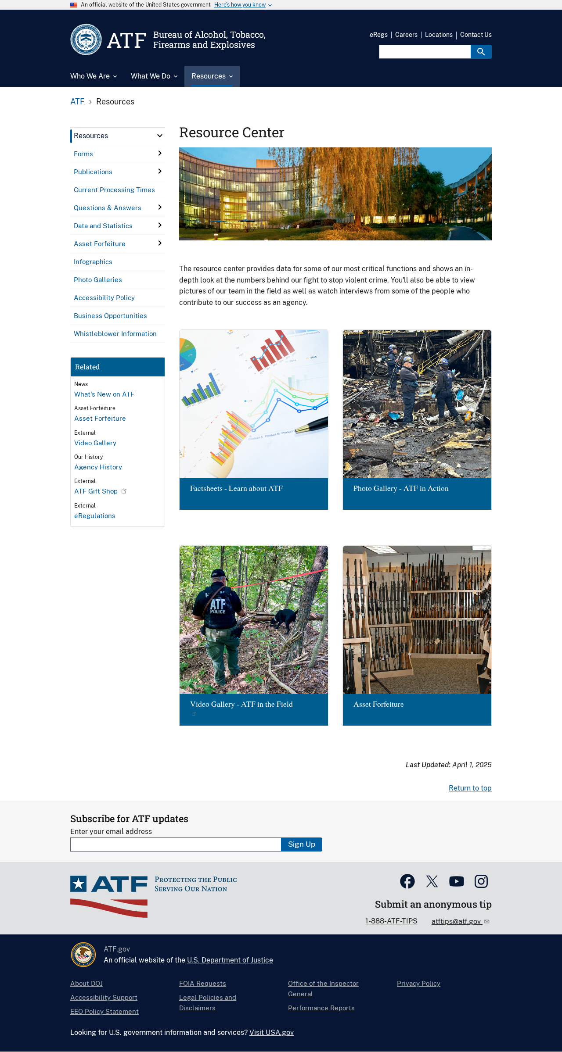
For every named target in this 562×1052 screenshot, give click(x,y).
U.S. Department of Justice (230, 960)
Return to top (470, 788)
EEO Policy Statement (104, 1011)
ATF (77, 101)
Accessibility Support (103, 997)
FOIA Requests (202, 983)
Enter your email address (111, 831)
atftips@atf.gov (457, 921)
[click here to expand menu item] (160, 135)
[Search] (481, 52)
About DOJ (86, 983)
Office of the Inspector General (323, 989)
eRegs (379, 35)
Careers (406, 35)
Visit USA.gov (271, 1032)
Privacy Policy (418, 983)
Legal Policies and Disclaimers (207, 1003)
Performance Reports (321, 1008)
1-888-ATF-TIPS (391, 921)
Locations (439, 35)
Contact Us (476, 35)
